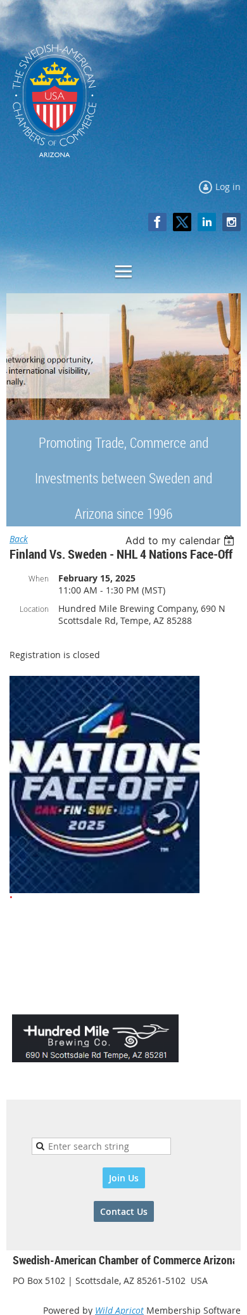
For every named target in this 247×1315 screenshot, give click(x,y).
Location (34, 609)
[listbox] (181, 540)
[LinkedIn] (207, 222)
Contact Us (124, 1211)
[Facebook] (157, 222)
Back (19, 539)
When (38, 578)
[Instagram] (231, 222)
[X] (182, 222)
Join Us (124, 1178)
